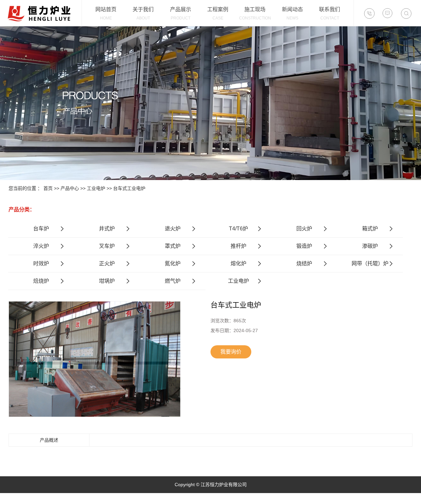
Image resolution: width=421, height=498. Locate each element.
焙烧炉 (41, 281)
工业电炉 (96, 188)
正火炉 (107, 263)
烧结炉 (304, 263)
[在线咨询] (387, 13)
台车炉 (41, 228)
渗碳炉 (370, 246)
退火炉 (173, 228)
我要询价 (230, 351)
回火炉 (304, 228)
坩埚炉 (107, 281)
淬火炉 (41, 246)
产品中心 (70, 188)
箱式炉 (370, 228)
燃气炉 (173, 281)
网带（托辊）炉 (370, 263)
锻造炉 (304, 246)
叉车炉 (107, 246)
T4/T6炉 (238, 228)
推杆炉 (238, 246)
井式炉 (107, 228)
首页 (48, 188)
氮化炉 (173, 263)
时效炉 (41, 263)
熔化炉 (238, 263)
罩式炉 (173, 246)
